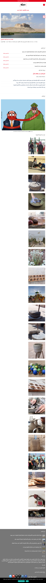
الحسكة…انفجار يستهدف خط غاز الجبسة (33, 551)
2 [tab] (30, 131)
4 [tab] (27, 131)
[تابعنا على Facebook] (25, 576)
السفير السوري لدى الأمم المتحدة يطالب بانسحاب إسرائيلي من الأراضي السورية (29, 85)
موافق (27, 581)
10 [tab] (19, 131)
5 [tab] (26, 131)
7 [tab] (23, 131)
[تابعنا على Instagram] (22, 576)
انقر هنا (43, 565)
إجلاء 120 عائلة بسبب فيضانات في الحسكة (36, 87)
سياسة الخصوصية (21, 581)
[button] (44, 5)
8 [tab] (22, 131)
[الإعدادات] (44, 581)
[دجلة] (23, 5)
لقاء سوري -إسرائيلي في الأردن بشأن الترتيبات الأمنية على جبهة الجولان (27, 543)
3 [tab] (29, 131)
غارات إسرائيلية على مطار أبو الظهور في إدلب (32, 547)
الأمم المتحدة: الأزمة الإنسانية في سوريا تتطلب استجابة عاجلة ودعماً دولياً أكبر (29, 80)
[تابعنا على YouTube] (13, 576)
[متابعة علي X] (19, 576)
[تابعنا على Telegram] (10, 576)
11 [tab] (18, 131)
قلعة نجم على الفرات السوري (7, 39)
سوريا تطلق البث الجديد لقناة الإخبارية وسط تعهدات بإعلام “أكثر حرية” (30, 83)
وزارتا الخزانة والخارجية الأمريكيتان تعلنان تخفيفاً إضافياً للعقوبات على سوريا (26, 535)
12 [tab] (16, 131)
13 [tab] (15, 131)
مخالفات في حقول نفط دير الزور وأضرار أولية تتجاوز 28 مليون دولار (28, 539)
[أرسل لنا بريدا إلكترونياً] (16, 576)
